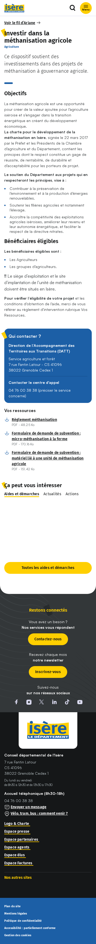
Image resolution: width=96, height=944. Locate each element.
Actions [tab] (72, 494)
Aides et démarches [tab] (21, 494)
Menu (86, 9)
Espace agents (16, 847)
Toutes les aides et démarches (48, 567)
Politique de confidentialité (23, 921)
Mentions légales (15, 913)
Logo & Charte (16, 824)
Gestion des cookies (17, 935)
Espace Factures (18, 863)
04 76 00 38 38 (18, 800)
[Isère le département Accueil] (14, 8)
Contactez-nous (48, 639)
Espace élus (14, 855)
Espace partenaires (21, 840)
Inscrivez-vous (48, 672)
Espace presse (16, 831)
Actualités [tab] (52, 494)
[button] (22, 22)
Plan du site (12, 906)
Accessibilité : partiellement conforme (29, 928)
